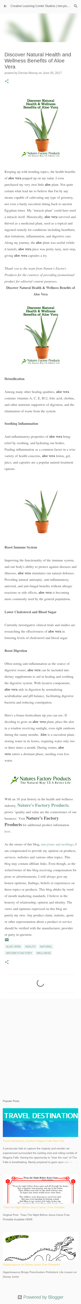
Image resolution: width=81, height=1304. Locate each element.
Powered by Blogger (42, 1297)
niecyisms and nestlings (57, 844)
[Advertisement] (40, 1045)
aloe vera (13, 946)
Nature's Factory (19, 953)
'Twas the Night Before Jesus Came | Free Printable (34, 1207)
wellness (44, 953)
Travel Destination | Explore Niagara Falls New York (33, 1140)
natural (46, 946)
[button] (7, 81)
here (7, 831)
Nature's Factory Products (43, 805)
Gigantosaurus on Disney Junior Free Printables (31, 1264)
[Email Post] (7, 941)
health (30, 946)
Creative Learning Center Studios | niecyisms (41, 6)
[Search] (75, 6)
